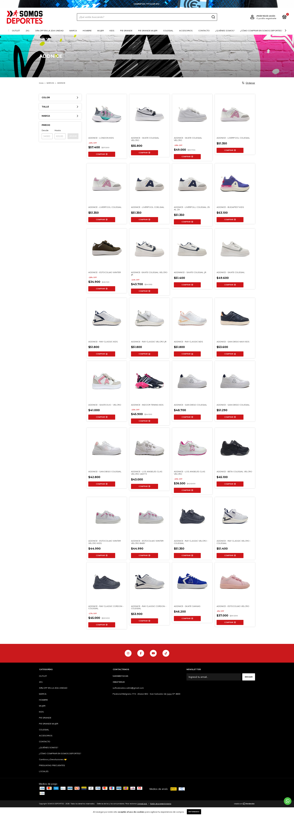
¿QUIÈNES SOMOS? (224, 30)
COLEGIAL (168, 30)
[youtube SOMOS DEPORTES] (153, 653)
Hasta (58, 130)
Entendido (194, 812)
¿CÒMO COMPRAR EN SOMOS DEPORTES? (261, 30)
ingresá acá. (142, 804)
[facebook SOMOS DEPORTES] (140, 653)
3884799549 (119, 682)
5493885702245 (120, 676)
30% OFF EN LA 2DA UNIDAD (49, 30)
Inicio (41, 83)
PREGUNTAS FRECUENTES (52, 765)
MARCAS (50, 83)
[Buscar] (213, 17)
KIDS (112, 30)
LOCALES (43, 771)
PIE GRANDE (126, 30)
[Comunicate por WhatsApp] (287, 801)
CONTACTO (204, 30)
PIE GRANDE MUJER (147, 30)
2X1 (27, 30)
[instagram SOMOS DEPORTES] (128, 653)
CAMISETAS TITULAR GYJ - (147, 4)
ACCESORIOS (186, 30)
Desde (45, 130)
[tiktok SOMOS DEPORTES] (165, 653)
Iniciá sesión (269, 15)
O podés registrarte (266, 18)
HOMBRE (87, 30)
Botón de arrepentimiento (160, 804)
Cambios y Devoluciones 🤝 (53, 759)
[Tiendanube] (244, 804)
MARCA (73, 30)
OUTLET (16, 30)
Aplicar (73, 136)
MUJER (100, 30)
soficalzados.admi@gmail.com (128, 688)
